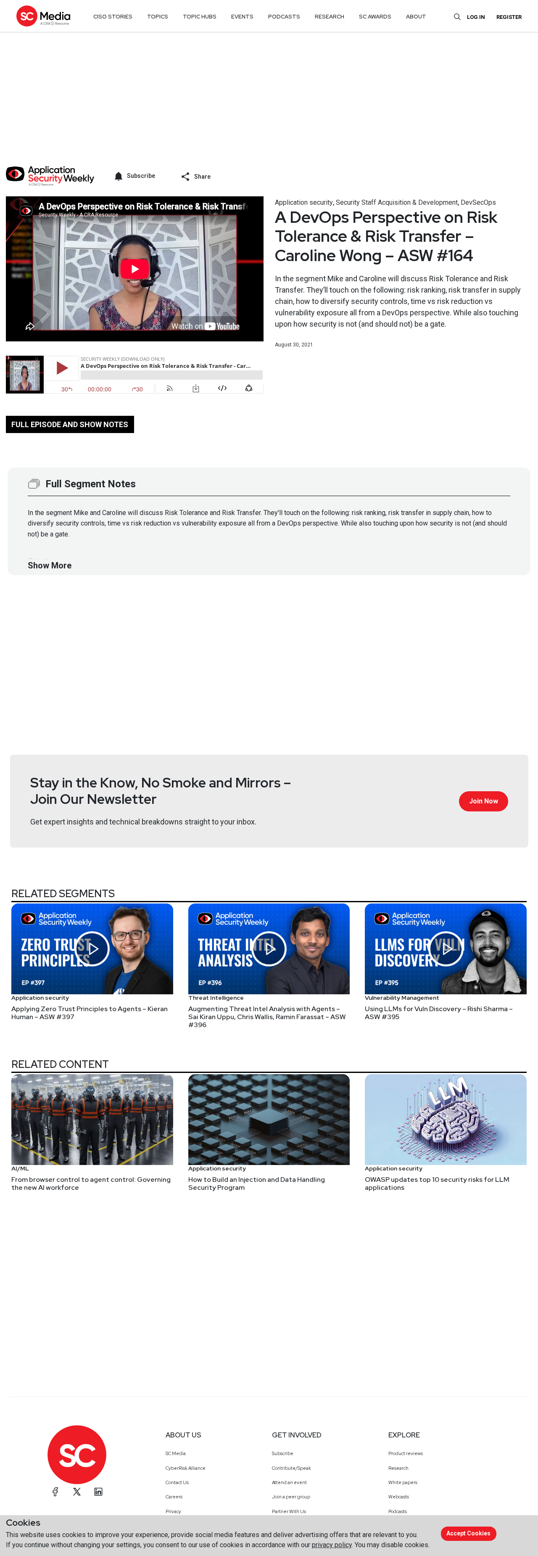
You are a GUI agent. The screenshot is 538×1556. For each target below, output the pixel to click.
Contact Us (177, 1482)
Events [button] (242, 16)
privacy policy (332, 1545)
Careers (174, 1497)
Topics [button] (157, 16)
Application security (304, 202)
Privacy (173, 1511)
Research (398, 1468)
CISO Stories (112, 16)
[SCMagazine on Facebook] (55, 1492)
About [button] (416, 16)
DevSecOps (478, 202)
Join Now (483, 801)
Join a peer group (291, 1497)
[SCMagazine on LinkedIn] (98, 1492)
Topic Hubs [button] (199, 16)
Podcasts (397, 1511)
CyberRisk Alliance (186, 1468)
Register (509, 17)
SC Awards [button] (375, 16)
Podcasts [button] (284, 16)
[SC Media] (43, 16)
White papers (402, 1482)
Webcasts (398, 1497)
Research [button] (329, 16)
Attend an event (289, 1482)
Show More (49, 565)
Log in (476, 17)
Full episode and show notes (69, 424)
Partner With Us (289, 1511)
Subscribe (282, 1453)
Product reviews (405, 1453)
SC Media (176, 1453)
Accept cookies (468, 1533)
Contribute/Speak (291, 1468)
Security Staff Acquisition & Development (397, 202)
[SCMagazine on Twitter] (77, 1492)
